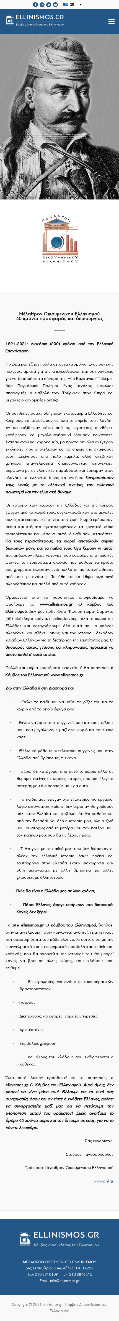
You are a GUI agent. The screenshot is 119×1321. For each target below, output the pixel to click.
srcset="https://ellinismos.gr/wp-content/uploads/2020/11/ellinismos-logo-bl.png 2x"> (48, 28)
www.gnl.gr (103, 1181)
